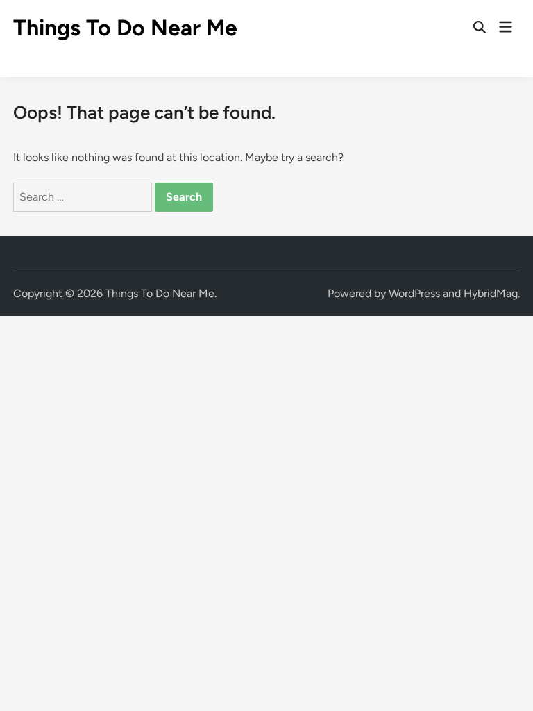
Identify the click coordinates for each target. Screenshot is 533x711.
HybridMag (491, 293)
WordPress (414, 293)
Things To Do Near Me (125, 28)
